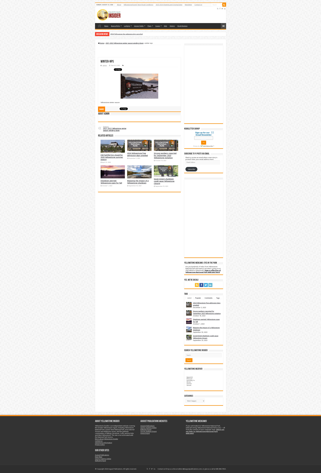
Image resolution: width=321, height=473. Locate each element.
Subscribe (191, 169)
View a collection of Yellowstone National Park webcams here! (203, 271)
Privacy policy (100, 445)
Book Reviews (182, 26)
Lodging (127, 26)
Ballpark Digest (100, 461)
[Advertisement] (171, 15)
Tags (218, 298)
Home (99, 25)
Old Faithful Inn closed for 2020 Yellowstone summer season (112, 157)
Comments (208, 298)
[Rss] (218, 8)
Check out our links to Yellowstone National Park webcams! (205, 431)
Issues (157, 26)
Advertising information (103, 443)
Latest (189, 298)
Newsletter (188, 5)
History (172, 26)
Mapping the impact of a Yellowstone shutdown (138, 182)
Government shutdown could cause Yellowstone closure (164, 181)
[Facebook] (220, 8)
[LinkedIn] (225, 8)
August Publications (102, 455)
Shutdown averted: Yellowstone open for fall (111, 182)
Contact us (99, 441)
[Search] (224, 5)
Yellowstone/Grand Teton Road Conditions (138, 5)
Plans (149, 26)
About (119, 5)
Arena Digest (145, 433)
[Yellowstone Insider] (109, 15)
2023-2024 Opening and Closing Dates (169, 5)
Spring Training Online (103, 459)
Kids (165, 26)
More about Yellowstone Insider (106, 439)
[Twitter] (222, 8)
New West (98, 457)
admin (105, 65)
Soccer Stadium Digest (148, 431)
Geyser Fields (139, 26)
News (106, 26)
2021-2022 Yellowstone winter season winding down (124, 43)
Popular (198, 298)
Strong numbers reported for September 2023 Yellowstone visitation (165, 155)
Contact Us (198, 5)
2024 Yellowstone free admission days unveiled (126, 34)
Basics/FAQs (115, 26)
